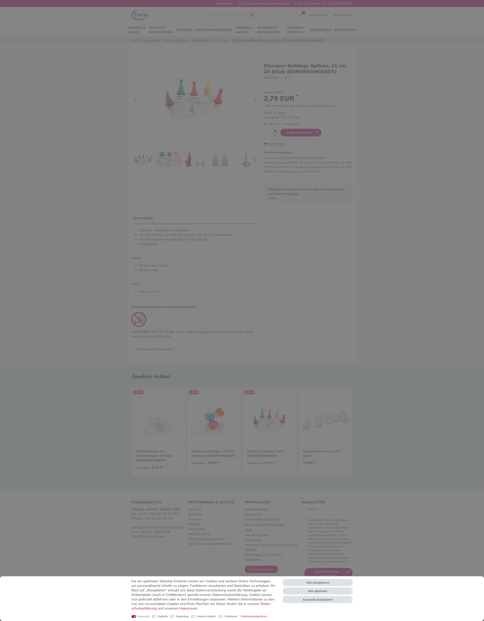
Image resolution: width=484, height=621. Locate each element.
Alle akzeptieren (317, 582)
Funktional (230, 616)
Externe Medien (206, 616)
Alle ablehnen (317, 591)
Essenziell (143, 616)
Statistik (163, 616)
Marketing (182, 616)
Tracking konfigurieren (253, 616)
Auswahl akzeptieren (318, 599)
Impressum (188, 608)
